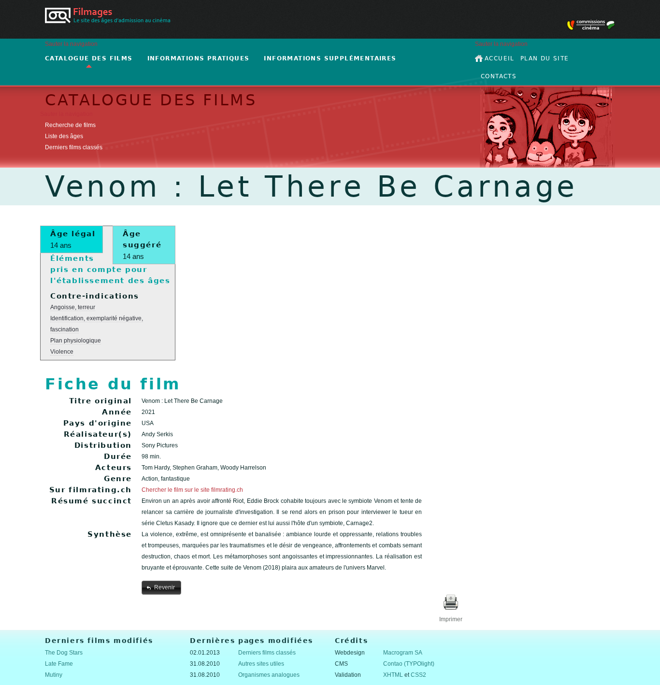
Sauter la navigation (71, 44)
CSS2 (418, 674)
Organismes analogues (269, 674)
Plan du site (544, 58)
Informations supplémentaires (330, 58)
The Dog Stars (64, 652)
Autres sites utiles (261, 663)
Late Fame (59, 663)
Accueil (500, 58)
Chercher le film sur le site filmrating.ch (192, 489)
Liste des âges (64, 136)
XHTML (393, 674)
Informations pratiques (198, 58)
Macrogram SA (402, 652)
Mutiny (53, 674)
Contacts (499, 76)
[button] (161, 587)
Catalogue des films (89, 58)
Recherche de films (70, 125)
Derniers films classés (73, 147)
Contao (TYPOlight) (408, 663)
